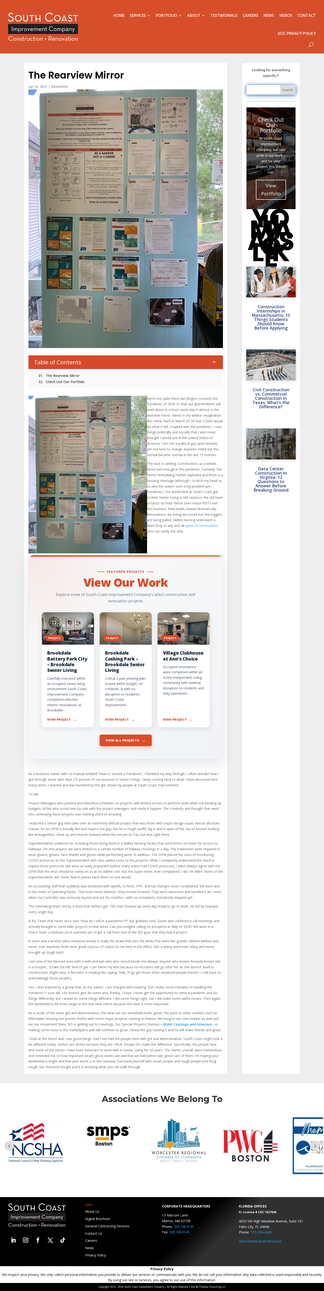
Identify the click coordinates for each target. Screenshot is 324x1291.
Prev (9, 1145)
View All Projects (126, 740)
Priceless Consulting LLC (212, 1286)
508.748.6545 (184, 1226)
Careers (250, 15)
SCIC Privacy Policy (297, 33)
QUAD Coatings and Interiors (187, 1024)
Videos (285, 15)
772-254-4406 (261, 1232)
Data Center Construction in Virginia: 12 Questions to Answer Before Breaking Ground (271, 479)
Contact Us (93, 1233)
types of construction (201, 525)
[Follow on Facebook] (38, 1240)
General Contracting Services (107, 1226)
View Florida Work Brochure (260, 1241)
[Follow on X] (50, 1240)
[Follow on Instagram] (25, 1240)
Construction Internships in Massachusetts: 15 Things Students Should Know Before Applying (271, 317)
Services (138, 15)
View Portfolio (271, 189)
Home (119, 15)
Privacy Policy (95, 1255)
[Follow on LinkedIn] (13, 1240)
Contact (306, 15)
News (269, 15)
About (193, 15)
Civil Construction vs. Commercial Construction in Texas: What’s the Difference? (270, 398)
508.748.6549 (179, 1232)
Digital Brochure (97, 1218)
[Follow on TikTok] (62, 1240)
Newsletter (59, 86)
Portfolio (166, 15)
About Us (92, 1211)
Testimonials (223, 15)
